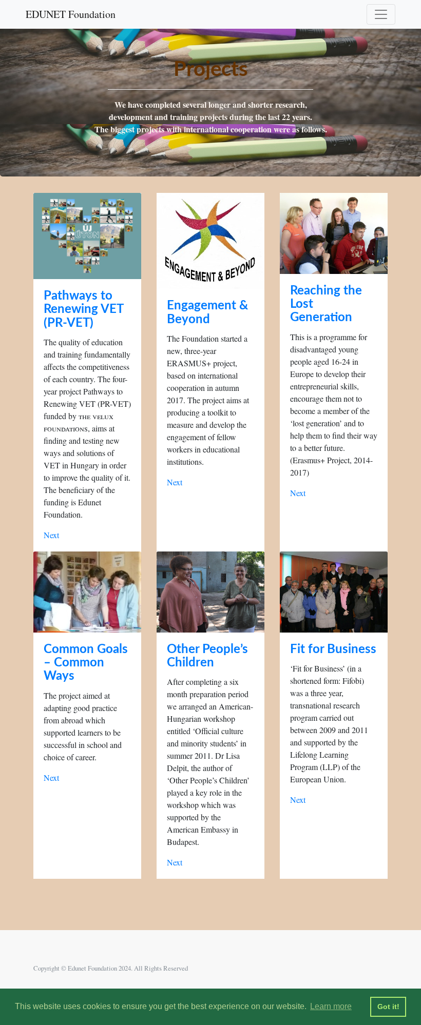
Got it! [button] (388, 1006)
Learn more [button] (331, 1006)
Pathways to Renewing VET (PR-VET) (83, 309)
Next (51, 534)
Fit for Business (333, 649)
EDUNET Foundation (71, 14)
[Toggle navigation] (381, 14)
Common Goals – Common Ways (86, 663)
